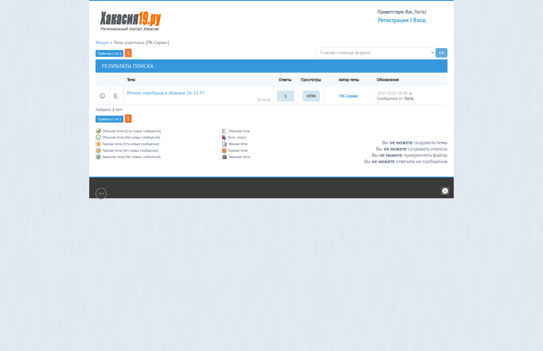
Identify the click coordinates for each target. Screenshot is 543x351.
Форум (102, 42)
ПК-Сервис (349, 96)
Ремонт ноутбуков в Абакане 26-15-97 (166, 93)
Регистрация (393, 20)
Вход (419, 20)
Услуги (264, 99)
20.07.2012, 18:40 (392, 93)
